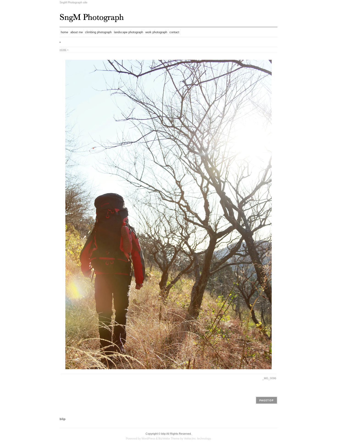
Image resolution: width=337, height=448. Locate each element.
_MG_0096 (269, 378)
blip (163, 433)
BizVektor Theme (169, 438)
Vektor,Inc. (190, 438)
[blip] (92, 17)
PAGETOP (266, 400)
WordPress (148, 438)
